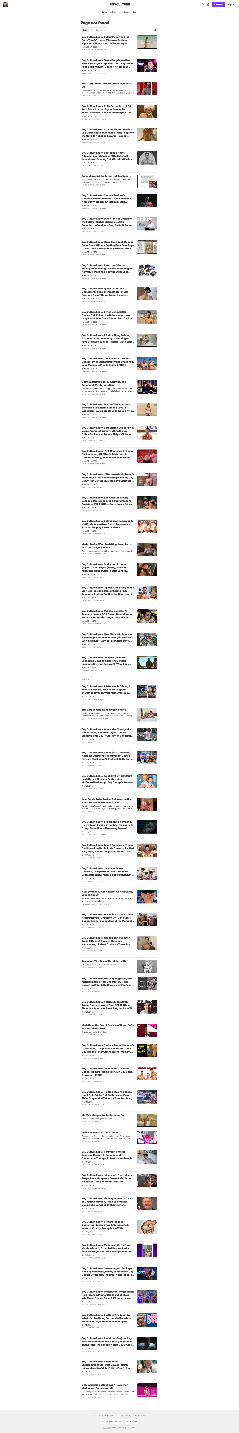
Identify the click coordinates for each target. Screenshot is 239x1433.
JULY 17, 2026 (88, 1078)
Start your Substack (112, 1421)
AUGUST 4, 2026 (89, 597)
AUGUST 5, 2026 (89, 574)
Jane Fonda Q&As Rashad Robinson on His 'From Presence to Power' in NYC (106, 801)
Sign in (231, 4)
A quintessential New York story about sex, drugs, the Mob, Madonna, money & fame (107, 899)
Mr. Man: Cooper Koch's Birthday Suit (104, 1115)
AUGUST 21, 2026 (89, 205)
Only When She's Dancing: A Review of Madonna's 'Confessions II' (105, 1387)
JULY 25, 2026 (88, 855)
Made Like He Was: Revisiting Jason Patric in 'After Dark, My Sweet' (107, 546)
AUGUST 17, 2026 (89, 298)
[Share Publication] (208, 4)
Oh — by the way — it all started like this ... (100, 964)
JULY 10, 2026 (88, 1255)
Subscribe (218, 4)
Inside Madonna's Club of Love (100, 1132)
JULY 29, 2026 (88, 762)
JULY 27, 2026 (88, 831)
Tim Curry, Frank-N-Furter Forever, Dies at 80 (106, 85)
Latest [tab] (85, 30)
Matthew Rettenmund (100, 50)
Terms (128, 1415)
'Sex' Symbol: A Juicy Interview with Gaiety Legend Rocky (107, 893)
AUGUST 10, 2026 (89, 461)
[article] (119, 45)
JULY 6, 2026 (87, 1348)
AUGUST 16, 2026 (89, 322)
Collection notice (140, 1415)
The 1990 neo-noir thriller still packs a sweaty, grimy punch (107, 551)
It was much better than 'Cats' (94, 1032)
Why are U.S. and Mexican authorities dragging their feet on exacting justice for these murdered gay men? (107, 180)
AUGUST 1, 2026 (89, 667)
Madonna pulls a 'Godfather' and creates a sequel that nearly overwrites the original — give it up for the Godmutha (108, 1392)
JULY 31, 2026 (88, 696)
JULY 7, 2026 (87, 1325)
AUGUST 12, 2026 (89, 414)
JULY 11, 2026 (88, 1231)
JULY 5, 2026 (87, 1371)
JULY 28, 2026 (88, 786)
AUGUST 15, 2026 (89, 345)
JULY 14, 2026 (88, 1162)
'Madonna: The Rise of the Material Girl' (105, 961)
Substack (107, 1428)
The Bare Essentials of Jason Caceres (104, 709)
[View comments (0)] (100, 76)
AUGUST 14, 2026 (89, 368)
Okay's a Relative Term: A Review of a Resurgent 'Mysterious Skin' (104, 383)
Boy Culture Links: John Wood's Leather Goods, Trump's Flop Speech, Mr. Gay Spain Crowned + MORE (107, 1071)
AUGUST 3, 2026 (89, 621)
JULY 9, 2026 (87, 1278)
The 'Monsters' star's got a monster (97, 1118)
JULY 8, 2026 (87, 1301)
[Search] (202, 4)
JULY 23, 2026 (88, 947)
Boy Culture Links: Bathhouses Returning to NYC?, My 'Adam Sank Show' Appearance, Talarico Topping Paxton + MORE (107, 524)
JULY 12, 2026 (88, 1208)
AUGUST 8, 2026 (89, 484)
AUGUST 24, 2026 (89, 139)
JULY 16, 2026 (88, 1102)
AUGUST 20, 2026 (89, 228)
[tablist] (94, 29)
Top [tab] (92, 30)
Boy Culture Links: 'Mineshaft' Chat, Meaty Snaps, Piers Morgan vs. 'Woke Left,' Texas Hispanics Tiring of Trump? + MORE (107, 1178)
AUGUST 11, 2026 (89, 437)
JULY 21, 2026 (88, 988)
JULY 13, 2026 (88, 1185)
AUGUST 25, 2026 (89, 116)
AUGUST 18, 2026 (89, 275)
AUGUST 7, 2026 (89, 507)
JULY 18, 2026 (88, 1055)
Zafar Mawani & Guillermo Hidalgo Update (106, 176)
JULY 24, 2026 (88, 924)
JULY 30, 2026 (88, 739)
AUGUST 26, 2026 (89, 70)
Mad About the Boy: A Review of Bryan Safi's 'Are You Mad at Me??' (108, 1027)
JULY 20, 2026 (88, 1012)
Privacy (122, 1415)
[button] (104, 12)
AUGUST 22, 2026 (89, 162)
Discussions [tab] (100, 30)
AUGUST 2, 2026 (89, 644)
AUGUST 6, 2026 (89, 531)
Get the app (132, 1421)
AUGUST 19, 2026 (89, 252)
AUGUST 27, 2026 (89, 47)
